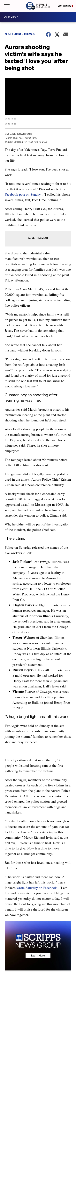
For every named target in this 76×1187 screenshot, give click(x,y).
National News (20, 34)
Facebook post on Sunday (23, 194)
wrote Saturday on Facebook (37, 887)
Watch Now (65, 6)
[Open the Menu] (6, 6)
